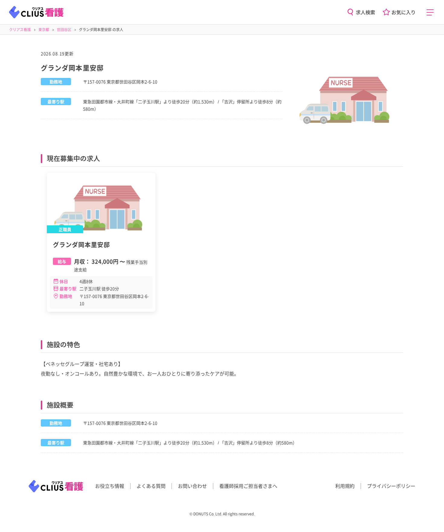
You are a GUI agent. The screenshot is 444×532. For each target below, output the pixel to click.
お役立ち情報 (109, 485)
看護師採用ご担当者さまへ (248, 485)
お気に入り (403, 12)
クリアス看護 (20, 29)
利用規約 (345, 485)
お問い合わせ (192, 485)
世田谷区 (64, 29)
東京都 (43, 29)
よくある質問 (151, 485)
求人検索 (365, 12)
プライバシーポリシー (391, 485)
